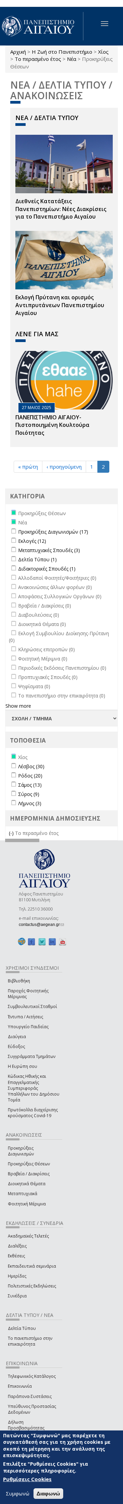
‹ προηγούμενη (64, 466)
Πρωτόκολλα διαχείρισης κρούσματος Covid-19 (33, 1113)
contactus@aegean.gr (41, 924)
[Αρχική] (41, 26)
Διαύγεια (17, 1036)
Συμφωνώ (17, 1493)
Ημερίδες (17, 1276)
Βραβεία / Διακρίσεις (29, 1174)
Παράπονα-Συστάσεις (30, 1396)
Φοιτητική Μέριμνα (27, 1204)
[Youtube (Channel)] (62, 941)
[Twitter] (42, 941)
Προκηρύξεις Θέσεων (29, 1164)
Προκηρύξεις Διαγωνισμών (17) (53, 531)
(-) (12, 833)
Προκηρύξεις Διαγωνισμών (21, 1151)
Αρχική (18, 51)
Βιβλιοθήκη (19, 981)
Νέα (71, 58)
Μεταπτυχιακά (22, 1193)
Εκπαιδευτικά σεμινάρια (32, 1266)
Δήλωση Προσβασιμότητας (26, 1425)
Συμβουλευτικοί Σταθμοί (32, 1006)
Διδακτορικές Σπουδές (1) (47, 568)
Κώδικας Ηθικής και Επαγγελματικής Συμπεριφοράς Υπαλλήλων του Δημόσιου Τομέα (33, 1088)
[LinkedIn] (52, 941)
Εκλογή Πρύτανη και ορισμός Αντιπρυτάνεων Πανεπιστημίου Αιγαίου (59, 305)
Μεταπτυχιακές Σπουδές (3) (49, 550)
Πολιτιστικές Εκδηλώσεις (32, 1286)
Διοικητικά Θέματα (26, 1184)
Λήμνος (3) (29, 803)
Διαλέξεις (17, 1246)
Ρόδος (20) (30, 775)
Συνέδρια (17, 1296)
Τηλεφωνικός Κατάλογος (32, 1376)
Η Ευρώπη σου (22, 1066)
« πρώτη (28, 466)
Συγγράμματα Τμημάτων (31, 1056)
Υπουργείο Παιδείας (28, 1027)
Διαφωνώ (48, 1493)
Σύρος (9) (28, 794)
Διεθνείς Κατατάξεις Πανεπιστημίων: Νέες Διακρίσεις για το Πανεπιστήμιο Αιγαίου (60, 209)
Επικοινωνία (20, 1386)
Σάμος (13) (30, 785)
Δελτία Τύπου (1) (37, 559)
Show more (18, 706)
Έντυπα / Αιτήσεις (25, 1017)
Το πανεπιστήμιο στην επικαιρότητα (30, 1341)
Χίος (103, 51)
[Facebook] (31, 941)
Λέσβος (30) (31, 766)
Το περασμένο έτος (38, 58)
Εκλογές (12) (32, 541)
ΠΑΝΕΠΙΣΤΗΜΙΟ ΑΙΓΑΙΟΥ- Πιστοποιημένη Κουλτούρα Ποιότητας (52, 425)
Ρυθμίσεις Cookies (27, 1479)
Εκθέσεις (16, 1256)
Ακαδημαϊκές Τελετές (28, 1236)
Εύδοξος (16, 1046)
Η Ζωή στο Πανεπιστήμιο (62, 51)
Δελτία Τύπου (22, 1328)
